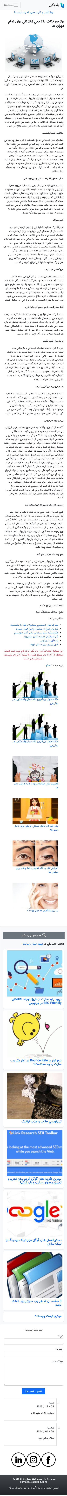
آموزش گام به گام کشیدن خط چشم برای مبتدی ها (37, 870)
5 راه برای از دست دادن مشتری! (41, 637)
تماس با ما (50, 1479)
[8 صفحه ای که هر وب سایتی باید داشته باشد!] (33, 1275)
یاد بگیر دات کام (31, 1488)
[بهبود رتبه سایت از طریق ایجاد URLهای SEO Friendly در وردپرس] (33, 973)
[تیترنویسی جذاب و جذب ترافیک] (33, 1096)
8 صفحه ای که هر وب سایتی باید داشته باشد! (36, 1303)
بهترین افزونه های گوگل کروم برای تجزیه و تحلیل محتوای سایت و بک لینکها (34, 1180)
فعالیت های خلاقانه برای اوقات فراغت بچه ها (36, 786)
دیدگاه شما (57, 1362)
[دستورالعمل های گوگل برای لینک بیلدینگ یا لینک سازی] (33, 1214)
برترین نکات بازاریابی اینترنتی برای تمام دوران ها (36, 24)
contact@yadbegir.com (33, 1482)
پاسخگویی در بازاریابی (49, 640)
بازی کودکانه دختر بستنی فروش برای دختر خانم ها (36, 828)
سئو (48, 665)
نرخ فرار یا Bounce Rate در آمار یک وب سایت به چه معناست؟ (35, 1062)
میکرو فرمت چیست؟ (48, 1316)
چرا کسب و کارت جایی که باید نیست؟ (33, 13)
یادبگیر (54, 5)
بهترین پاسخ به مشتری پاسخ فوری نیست (36, 629)
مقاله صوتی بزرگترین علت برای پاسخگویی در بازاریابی (35, 701)
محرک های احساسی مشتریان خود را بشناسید (34, 625)
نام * (60, 1336)
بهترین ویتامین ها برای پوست (42, 911)
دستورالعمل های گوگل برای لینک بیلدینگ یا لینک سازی (33, 1242)
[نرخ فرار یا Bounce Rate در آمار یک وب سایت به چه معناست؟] (33, 1034)
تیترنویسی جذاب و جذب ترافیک (41, 1121)
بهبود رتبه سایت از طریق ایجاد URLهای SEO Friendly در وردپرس (36, 1001)
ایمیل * (59, 1349)
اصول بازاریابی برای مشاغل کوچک (44, 644)
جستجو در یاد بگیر (31, 936)
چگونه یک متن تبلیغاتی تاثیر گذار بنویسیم (36, 633)
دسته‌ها (9, 5)
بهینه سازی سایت (33, 944)
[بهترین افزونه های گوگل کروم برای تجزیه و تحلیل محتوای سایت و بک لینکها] (33, 1153)
